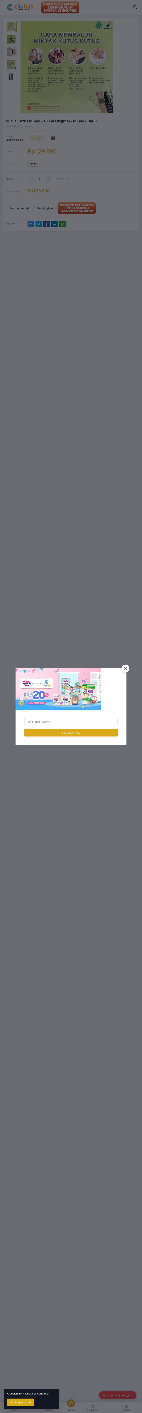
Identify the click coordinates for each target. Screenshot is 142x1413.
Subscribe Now (71, 732)
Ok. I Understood (20, 1402)
